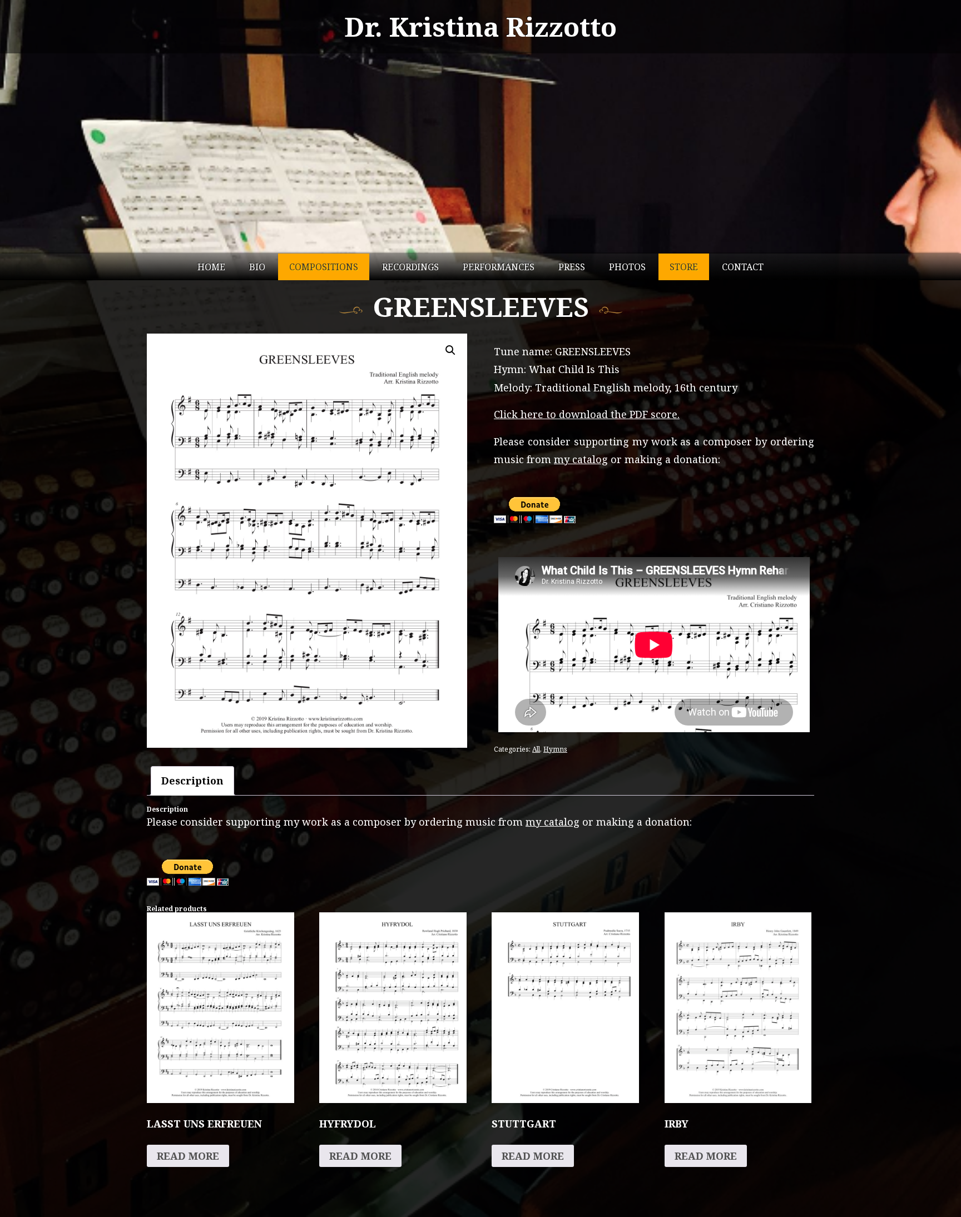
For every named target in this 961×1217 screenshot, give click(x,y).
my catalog (581, 459)
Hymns (555, 749)
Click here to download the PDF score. (587, 414)
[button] (450, 350)
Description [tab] (192, 780)
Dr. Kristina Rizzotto (480, 26)
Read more (188, 1156)
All (536, 749)
